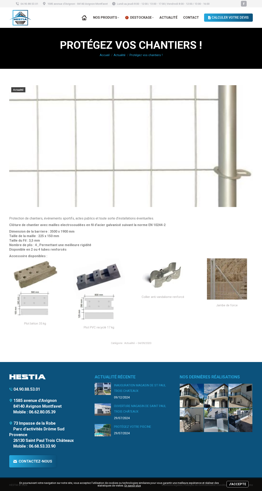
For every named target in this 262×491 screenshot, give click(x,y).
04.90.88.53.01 (29, 3)
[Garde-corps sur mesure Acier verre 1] (192, 420)
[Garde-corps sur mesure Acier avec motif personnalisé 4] (240, 420)
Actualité (18, 89)
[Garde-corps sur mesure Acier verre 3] (216, 396)
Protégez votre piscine (132, 427)
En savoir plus (132, 485)
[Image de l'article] (103, 389)
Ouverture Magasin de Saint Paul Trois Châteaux (140, 408)
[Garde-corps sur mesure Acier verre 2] (240, 396)
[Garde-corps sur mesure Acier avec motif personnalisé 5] (216, 420)
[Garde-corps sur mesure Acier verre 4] (192, 396)
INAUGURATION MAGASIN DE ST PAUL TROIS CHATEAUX (140, 388)
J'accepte (237, 484)
